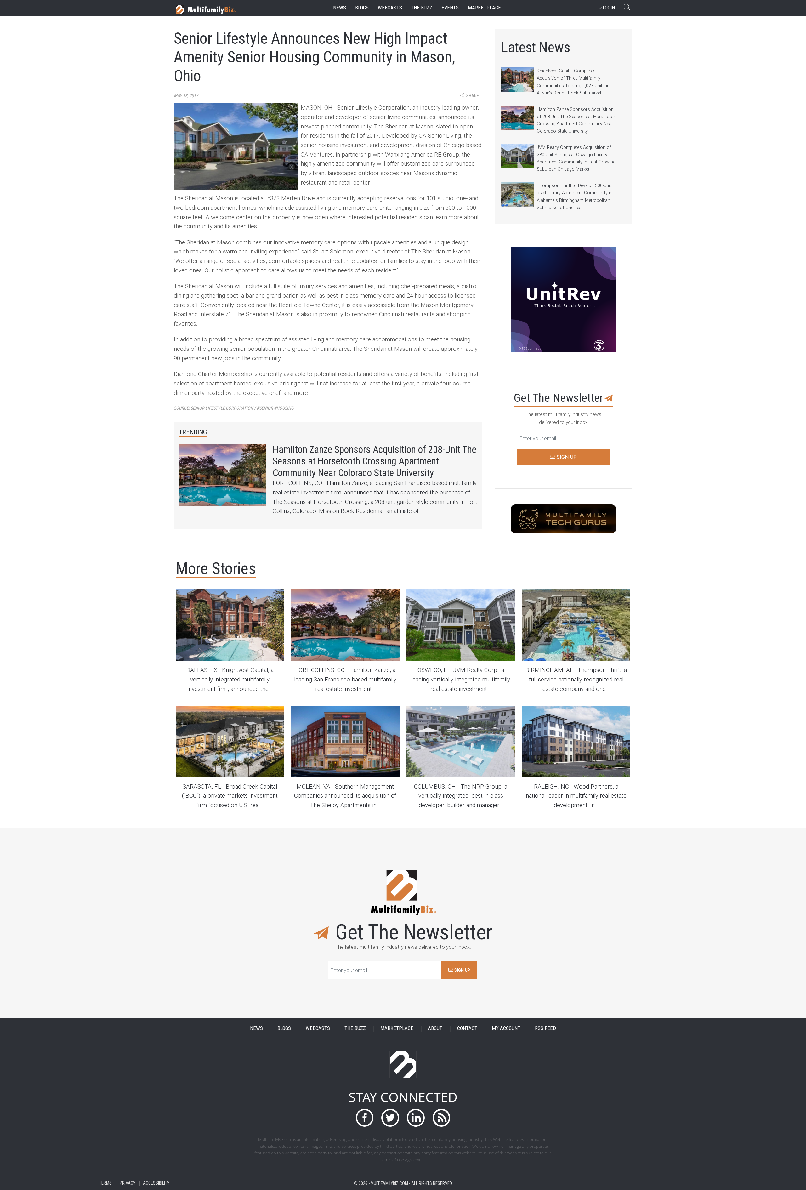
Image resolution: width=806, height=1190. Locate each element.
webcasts (390, 8)
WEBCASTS (318, 1029)
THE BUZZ (355, 1029)
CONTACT (467, 1029)
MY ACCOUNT (506, 1029)
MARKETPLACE (396, 1029)
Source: (234, 408)
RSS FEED (545, 1029)
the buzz (421, 8)
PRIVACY (127, 1183)
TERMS (105, 1183)
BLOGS (284, 1029)
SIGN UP (461, 970)
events (450, 8)
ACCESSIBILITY (156, 1183)
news (339, 8)
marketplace (484, 8)
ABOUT (435, 1029)
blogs (362, 8)
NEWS (256, 1029)
